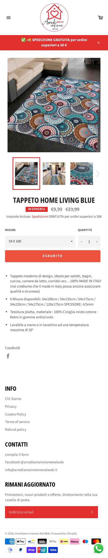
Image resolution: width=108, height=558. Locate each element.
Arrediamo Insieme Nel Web (32, 533)
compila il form (17, 454)
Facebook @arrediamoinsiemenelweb (34, 462)
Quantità (85, 230)
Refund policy (15, 429)
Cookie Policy (15, 414)
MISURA (10, 230)
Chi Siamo (13, 398)
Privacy (11, 406)
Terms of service (17, 422)
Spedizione (40, 216)
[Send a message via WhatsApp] (98, 548)
